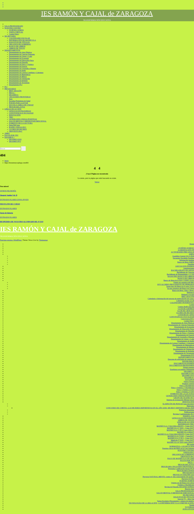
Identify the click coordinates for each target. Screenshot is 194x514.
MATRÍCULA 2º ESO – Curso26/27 (181, 436)
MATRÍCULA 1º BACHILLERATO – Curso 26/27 (175, 426)
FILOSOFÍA (11, 191)
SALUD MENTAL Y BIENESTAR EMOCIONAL (27, 121)
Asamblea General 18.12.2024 (183, 256)
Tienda (191, 505)
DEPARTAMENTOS (12, 50)
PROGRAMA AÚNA (17, 107)
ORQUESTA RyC (15, 131)
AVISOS (3, 191)
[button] (0, 145)
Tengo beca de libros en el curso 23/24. (180, 286)
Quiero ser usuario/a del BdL (183, 282)
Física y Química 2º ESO (185, 392)
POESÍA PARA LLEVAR (18, 103)
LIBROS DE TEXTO (17, 48)
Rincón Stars (189, 489)
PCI (5, 87)
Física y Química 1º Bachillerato (182, 388)
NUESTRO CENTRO (12, 28)
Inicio (6, 161)
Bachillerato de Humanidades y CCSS (180, 274)
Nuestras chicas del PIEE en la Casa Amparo (178, 448)
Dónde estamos (188, 367)
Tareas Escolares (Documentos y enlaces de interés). (175, 501)
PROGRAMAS (10, 89)
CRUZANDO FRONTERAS (20, 97)
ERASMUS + (9, 137)
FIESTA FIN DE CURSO (10, 204)
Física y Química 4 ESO (185, 390)
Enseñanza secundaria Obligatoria (182, 369)
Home (192, 244)
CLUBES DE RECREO (18, 129)
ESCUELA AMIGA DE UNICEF (21, 105)
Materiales (190, 406)
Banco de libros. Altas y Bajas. (183, 290)
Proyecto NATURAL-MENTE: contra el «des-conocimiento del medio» (168, 477)
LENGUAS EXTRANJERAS (20, 111)
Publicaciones (189, 412)
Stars (10, 99)
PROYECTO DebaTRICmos (183, 475)
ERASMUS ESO (15, 139)
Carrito (191, 305)
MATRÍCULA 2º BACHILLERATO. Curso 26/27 (176, 434)
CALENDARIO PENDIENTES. (182, 303)
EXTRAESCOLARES (8, 200)
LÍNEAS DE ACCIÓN (12, 109)
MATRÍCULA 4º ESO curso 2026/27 (180, 442)
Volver (97, 182)
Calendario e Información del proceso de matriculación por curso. (171, 299)
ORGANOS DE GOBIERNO (20, 44)
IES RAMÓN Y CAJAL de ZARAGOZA (97, 13)
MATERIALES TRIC (186, 424)
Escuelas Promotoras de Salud (19, 101)
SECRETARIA (10, 36)
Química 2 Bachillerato (186, 485)
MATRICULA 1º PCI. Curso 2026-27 (180, 430)
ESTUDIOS (189, 380)
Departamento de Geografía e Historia (22, 68)
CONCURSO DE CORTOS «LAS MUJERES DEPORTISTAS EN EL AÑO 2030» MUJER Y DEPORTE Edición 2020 (150, 408)
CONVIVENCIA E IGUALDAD (21, 113)
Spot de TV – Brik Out (186, 499)
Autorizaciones (188, 268)
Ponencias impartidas (186, 410)
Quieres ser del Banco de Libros (182, 483)
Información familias (186, 260)
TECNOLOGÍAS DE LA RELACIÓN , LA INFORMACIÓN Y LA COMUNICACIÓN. (161, 503)
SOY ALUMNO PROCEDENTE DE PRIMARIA (175, 284)
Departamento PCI (15, 85)
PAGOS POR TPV (11, 135)
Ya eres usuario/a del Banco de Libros (180, 288)
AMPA (7, 133)
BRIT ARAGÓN (15, 91)
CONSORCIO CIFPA (186, 315)
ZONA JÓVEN (188, 509)
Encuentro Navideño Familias (183, 258)
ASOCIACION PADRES (184, 266)
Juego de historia (6, 213)
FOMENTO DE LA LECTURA (21, 123)
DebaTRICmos (14, 125)
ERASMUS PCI (15, 141)
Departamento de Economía (19, 58)
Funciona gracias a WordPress (11, 240)
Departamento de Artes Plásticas (20, 52)
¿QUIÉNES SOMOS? (186, 248)
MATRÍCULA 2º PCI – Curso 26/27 (181, 438)
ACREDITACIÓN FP (186, 250)
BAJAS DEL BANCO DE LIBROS (181, 276)
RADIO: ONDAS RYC (17, 127)
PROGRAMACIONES (185, 471)
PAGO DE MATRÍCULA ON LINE (180, 458)
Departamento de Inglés (17, 71)
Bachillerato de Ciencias (185, 272)
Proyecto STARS (188, 479)
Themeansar (43, 240)
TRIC (11, 117)
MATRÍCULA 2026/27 (185, 432)
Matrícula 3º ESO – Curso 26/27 (182, 440)
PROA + (12, 93)
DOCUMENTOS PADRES (184, 363)
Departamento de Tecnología (19, 83)
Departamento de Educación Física (21, 60)
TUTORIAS (189, 507)
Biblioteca (190, 292)
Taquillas (191, 264)
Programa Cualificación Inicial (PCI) (181, 469)
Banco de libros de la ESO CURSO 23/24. (179, 280)
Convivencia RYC (187, 319)
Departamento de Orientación (19, 79)
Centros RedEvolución (186, 307)
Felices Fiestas (189, 382)
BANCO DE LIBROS (17, 46)
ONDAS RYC (188, 452)
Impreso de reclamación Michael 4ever (180, 400)
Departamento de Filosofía (18, 62)
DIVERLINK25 (188, 361)
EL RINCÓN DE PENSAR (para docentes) (178, 404)
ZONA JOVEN (23, 200)
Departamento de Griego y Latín (20, 56)
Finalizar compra (188, 384)
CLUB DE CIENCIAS (185, 311)
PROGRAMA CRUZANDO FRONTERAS (177, 467)
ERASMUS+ (14, 95)
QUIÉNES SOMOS (16, 30)
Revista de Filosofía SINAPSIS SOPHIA (179, 487)
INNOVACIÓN (15, 115)
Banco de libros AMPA (185, 262)
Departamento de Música (18, 77)
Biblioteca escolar (187, 295)
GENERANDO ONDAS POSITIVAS (23, 119)
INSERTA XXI (188, 416)
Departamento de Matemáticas (19, 75)
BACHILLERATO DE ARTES (182, 270)
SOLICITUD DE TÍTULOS (19, 42)
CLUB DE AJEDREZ (186, 309)
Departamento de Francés (18, 66)
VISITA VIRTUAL (16, 32)
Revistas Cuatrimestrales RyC (183, 414)
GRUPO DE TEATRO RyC (184, 398)
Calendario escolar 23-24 (185, 301)
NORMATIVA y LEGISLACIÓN (181, 446)
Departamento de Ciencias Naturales (22, 54)
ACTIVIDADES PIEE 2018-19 (182, 252)
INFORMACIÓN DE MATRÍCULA (22, 40)
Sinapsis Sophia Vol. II (8, 195)
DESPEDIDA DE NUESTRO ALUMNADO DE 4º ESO (21, 222)
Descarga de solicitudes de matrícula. (181, 359)
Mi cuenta (190, 444)
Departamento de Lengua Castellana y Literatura (26, 73)
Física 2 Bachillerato (187, 386)
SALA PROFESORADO (13, 26)
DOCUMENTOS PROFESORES (181, 365)
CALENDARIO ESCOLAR (19, 38)
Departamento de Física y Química (21, 64)
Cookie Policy (14, 34)
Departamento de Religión (18, 81)
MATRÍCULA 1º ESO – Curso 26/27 (180, 428)
